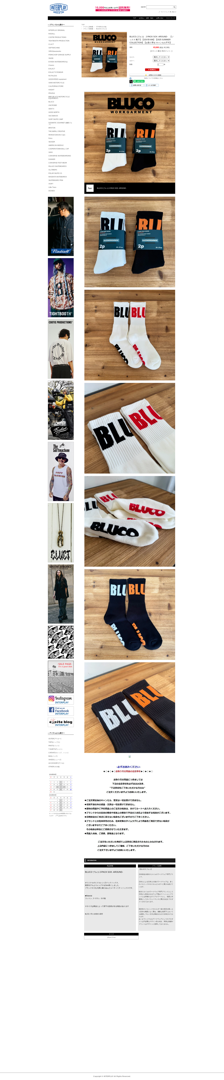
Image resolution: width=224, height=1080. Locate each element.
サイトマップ (170, 18)
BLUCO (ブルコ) (101, 29)
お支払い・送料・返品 (146, 18)
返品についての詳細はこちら (153, 78)
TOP (134, 18)
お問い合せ (159, 18)
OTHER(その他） (101, 26)
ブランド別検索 (88, 29)
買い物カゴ (173, 12)
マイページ (164, 12)
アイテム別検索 (88, 26)
